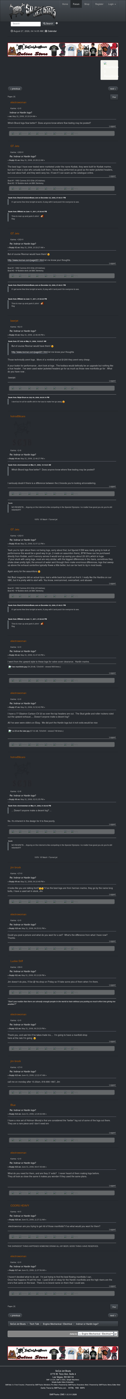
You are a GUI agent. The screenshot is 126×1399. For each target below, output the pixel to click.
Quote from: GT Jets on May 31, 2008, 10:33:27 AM (27, 341)
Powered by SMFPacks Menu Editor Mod (104, 1385)
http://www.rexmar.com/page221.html (26, 260)
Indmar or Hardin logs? (21, 112)
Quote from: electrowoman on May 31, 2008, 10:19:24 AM (29, 465)
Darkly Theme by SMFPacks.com (53, 1388)
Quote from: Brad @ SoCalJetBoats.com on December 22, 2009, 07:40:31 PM (37, 198)
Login (111, 4)
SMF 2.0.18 (50, 1380)
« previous (15, 88)
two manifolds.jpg (19, 667)
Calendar (52, 31)
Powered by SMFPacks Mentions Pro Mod (41, 1385)
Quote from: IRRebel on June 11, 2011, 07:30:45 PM (27, 211)
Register (99, 4)
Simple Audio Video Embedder (63, 1382)
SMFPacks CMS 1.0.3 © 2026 (63, 1394)
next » (113, 88)
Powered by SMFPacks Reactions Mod (73, 1385)
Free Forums (19, 1385)
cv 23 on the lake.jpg (21, 731)
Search (49, 23)
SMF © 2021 (61, 1380)
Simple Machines (73, 1380)
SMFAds (8, 1385)
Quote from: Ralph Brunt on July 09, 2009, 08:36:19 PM (28, 397)
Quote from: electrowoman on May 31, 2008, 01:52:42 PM (29, 806)
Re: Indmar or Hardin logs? (23, 156)
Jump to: (73, 1334)
